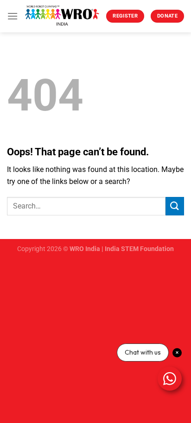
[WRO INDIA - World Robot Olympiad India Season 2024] (62, 16)
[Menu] (12, 16)
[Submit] (175, 206)
